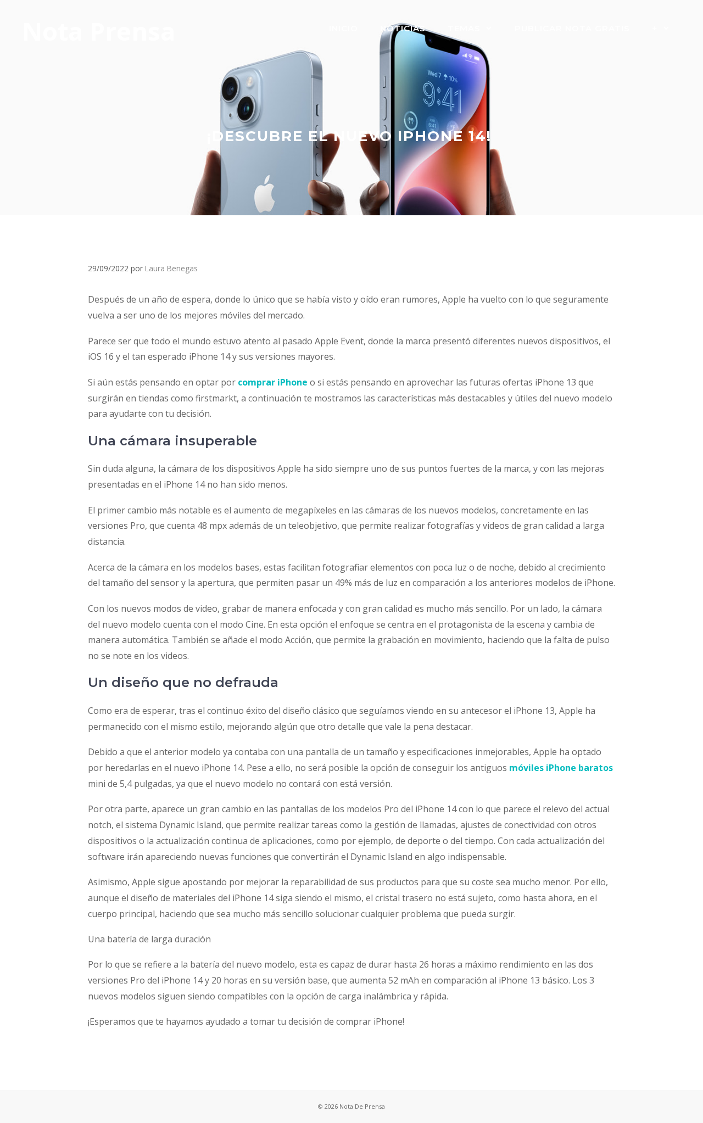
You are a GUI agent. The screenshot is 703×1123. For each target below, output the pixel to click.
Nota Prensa (98, 31)
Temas (464, 28)
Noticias (403, 28)
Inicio (343, 28)
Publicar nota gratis (572, 28)
